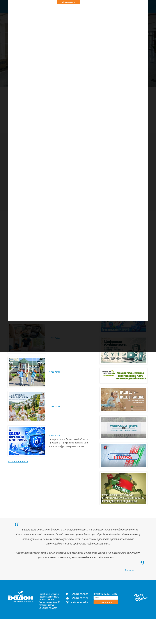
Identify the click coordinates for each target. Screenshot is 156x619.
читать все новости (18, 461)
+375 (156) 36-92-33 (79, 594)
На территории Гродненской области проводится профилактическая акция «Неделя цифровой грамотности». (69, 443)
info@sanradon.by (79, 602)
